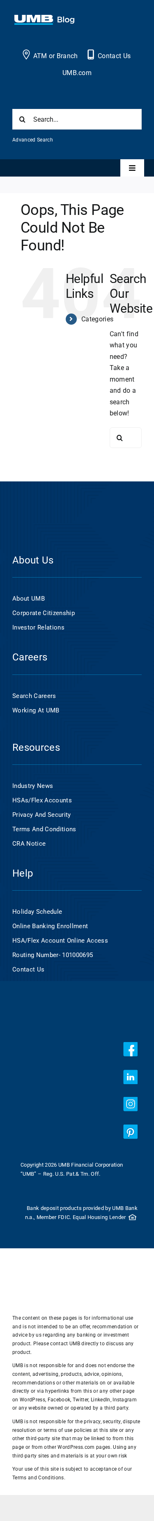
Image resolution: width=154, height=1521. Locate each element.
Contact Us (114, 56)
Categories (97, 319)
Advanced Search (32, 140)
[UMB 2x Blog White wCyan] (44, 19)
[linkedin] (130, 1077)
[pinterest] (130, 1132)
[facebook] (130, 1049)
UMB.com (77, 73)
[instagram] (130, 1104)
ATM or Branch (55, 56)
